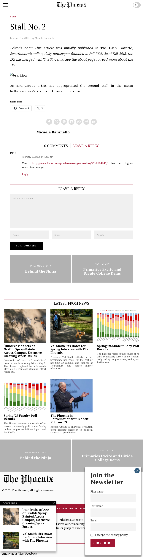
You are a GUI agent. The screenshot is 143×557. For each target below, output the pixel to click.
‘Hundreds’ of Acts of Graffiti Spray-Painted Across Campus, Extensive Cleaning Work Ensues (23, 351)
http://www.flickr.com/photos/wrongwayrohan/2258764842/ (69, 163)
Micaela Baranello (45, 38)
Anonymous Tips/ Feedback (19, 553)
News (13, 17)
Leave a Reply (86, 145)
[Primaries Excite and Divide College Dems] (102, 269)
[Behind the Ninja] (40, 269)
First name (97, 491)
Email (93, 520)
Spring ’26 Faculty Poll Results (20, 417)
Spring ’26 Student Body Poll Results (118, 347)
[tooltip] (49, 122)
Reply (25, 174)
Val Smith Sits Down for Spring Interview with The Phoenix (69, 349)
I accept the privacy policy (111, 535)
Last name (96, 506)
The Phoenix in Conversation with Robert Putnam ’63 (69, 419)
